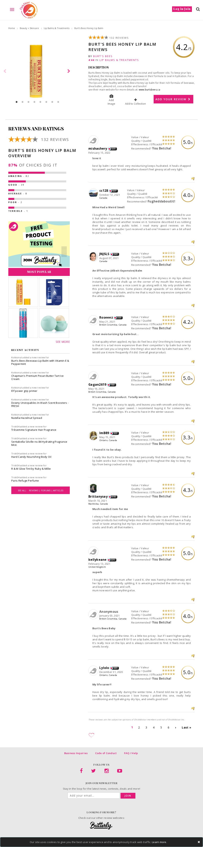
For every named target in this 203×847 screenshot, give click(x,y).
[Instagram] (106, 771)
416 (114, 496)
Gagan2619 (97, 384)
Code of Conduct (106, 753)
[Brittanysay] (93, 488)
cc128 (103, 190)
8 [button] (58, 102)
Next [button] (69, 71)
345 (116, 254)
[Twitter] (93, 771)
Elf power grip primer (24, 390)
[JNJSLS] (93, 257)
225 (113, 148)
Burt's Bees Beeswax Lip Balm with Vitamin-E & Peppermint (40, 362)
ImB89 (104, 433)
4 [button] (34, 102)
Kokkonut (16, 357)
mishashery (97, 148)
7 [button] (52, 102)
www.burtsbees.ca (149, 89)
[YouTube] (120, 771)
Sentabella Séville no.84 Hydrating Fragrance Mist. (39, 443)
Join (128, 795)
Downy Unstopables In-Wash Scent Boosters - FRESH (40, 404)
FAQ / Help (131, 753)
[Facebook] (81, 771)
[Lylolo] (93, 671)
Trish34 (15, 426)
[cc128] (93, 193)
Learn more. (159, 842)
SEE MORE (63, 342)
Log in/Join (182, 9)
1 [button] (17, 102)
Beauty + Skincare (29, 28)
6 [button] (46, 102)
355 (115, 433)
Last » (186, 727)
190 (113, 385)
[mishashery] (93, 140)
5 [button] (40, 102)
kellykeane (97, 559)
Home (11, 28)
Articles (58, 490)
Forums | (47, 490)
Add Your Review (171, 99)
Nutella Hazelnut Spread (26, 417)
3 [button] (29, 102)
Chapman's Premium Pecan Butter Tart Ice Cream (37, 377)
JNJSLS (104, 254)
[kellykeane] (93, 551)
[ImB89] (93, 436)
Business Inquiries (76, 753)
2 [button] (23, 102)
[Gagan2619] (93, 376)
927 (114, 191)
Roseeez (106, 317)
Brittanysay (98, 496)
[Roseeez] (93, 320)
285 (115, 668)
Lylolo (104, 668)
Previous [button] (5, 71)
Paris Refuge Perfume (25, 480)
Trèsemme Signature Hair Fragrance (33, 429)
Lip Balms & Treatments (56, 28)
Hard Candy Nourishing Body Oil (31, 456)
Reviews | (35, 490)
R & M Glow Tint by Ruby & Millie (31, 468)
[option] (37, 71)
